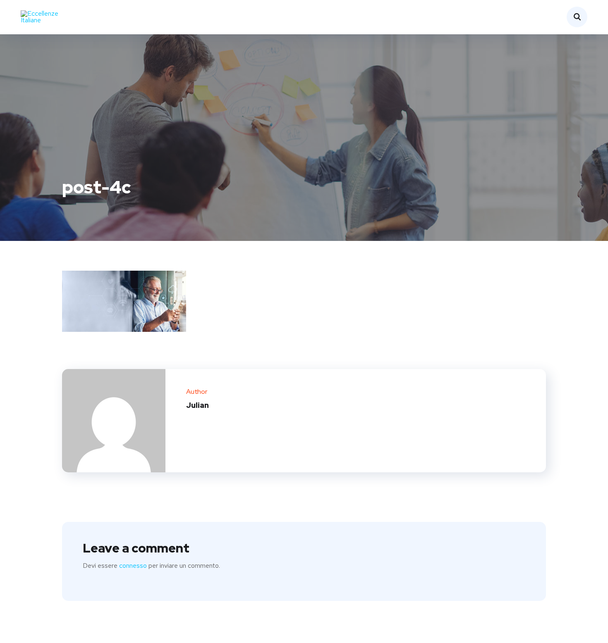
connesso (133, 565)
